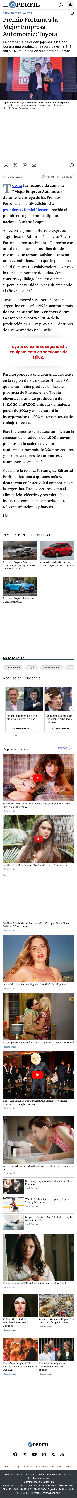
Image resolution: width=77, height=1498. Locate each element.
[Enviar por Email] (34, 165)
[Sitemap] (62, 1455)
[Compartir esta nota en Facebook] (6, 165)
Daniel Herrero (13, 667)
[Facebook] (15, 1454)
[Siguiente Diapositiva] (71, 708)
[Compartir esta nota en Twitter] (15, 165)
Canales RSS (9, 1467)
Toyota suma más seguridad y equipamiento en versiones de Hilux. (39, 352)
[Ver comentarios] (71, 14)
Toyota (17, 185)
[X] (25, 1455)
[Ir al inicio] (24, 4)
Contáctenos (42, 1467)
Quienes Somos (25, 1467)
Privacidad (56, 1467)
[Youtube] (34, 1455)
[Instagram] (44, 1455)
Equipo (67, 1467)
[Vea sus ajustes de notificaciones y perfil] (70, 4)
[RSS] (53, 1455)
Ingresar (61, 4)
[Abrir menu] (5, 5)
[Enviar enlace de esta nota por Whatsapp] (24, 165)
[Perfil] (38, 1446)
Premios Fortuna (51, 667)
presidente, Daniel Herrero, (27, 209)
